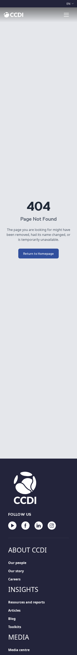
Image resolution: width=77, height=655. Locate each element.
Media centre (18, 650)
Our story (15, 571)
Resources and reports (25, 602)
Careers (14, 579)
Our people (16, 563)
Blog (11, 618)
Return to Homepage (38, 253)
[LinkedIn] (38, 525)
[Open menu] (66, 15)
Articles (14, 610)
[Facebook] (25, 525)
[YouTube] (12, 525)
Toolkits (14, 627)
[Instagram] (52, 525)
